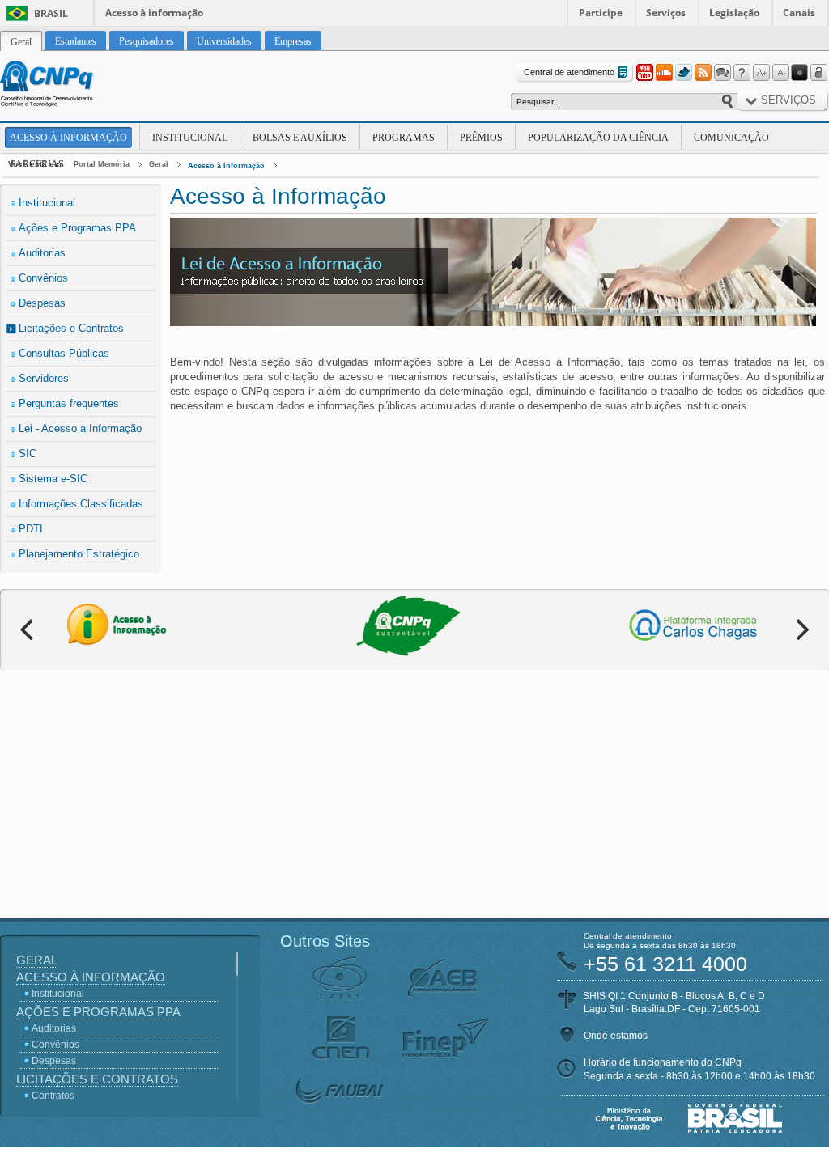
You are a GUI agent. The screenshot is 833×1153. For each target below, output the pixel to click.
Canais (799, 12)
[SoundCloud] (664, 73)
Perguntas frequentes (69, 403)
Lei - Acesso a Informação (80, 428)
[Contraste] (800, 73)
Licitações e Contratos (71, 328)
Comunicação (731, 137)
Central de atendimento (569, 72)
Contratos (53, 1095)
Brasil (51, 13)
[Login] (819, 73)
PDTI (31, 529)
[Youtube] (644, 73)
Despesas (42, 303)
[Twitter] (683, 73)
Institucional (189, 137)
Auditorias (42, 253)
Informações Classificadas (81, 504)
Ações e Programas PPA (77, 228)
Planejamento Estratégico (79, 554)
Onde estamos (616, 1035)
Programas (403, 137)
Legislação (734, 12)
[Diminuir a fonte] (780, 73)
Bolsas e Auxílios (300, 137)
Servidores (44, 378)
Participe (601, 12)
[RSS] (703, 73)
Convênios (43, 278)
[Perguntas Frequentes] (741, 73)
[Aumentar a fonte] (761, 73)
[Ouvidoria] (722, 73)
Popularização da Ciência (598, 137)
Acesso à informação (154, 12)
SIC (27, 453)
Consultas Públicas (64, 353)
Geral (158, 164)
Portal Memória (102, 164)
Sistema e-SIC (53, 479)
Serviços (666, 12)
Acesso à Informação (68, 137)
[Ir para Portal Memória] (66, 86)
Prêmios (481, 137)
